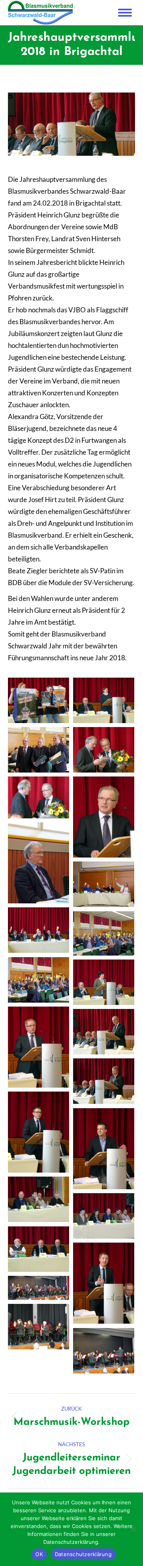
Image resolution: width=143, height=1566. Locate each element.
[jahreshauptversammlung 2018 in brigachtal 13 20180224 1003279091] (103, 982)
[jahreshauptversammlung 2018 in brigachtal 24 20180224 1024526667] (38, 700)
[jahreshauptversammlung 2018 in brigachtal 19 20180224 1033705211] (103, 817)
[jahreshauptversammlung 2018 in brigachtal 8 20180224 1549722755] (103, 1148)
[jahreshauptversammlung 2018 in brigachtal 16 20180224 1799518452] (38, 930)
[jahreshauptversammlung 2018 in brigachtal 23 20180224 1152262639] (103, 700)
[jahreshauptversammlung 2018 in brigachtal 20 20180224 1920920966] (38, 797)
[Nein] (133, 1529)
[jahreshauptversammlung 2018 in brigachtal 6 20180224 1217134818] (103, 1216)
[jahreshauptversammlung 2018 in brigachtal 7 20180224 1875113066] (38, 1199)
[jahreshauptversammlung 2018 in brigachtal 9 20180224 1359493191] (38, 1132)
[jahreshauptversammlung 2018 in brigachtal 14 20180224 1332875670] (38, 980)
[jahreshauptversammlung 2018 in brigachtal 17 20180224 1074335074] (103, 884)
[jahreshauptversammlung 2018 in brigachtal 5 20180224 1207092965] (38, 1249)
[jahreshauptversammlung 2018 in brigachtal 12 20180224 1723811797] (38, 1047)
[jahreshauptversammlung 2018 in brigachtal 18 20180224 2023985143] (38, 862)
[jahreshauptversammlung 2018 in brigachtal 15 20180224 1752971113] (103, 933)
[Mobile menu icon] (125, 12)
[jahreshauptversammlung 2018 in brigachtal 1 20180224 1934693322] (103, 1350)
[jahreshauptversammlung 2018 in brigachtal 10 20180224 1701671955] (103, 1081)
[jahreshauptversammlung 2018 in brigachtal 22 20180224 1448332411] (38, 750)
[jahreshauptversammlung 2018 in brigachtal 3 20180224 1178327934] (38, 1288)
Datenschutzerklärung (83, 1554)
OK (39, 1554)
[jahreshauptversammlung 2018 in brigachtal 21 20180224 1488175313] (103, 750)
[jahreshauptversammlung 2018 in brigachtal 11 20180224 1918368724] (103, 1031)
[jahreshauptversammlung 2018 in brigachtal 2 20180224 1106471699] (38, 1326)
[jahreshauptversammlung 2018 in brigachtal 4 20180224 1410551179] (103, 1283)
